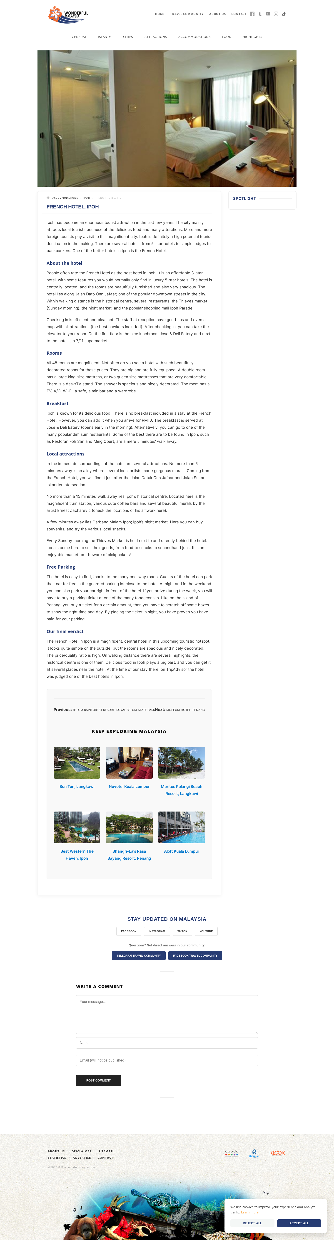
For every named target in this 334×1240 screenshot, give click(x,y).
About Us (217, 14)
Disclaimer (82, 1151)
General (79, 37)
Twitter (260, 14)
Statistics (57, 1158)
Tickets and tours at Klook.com (277, 1153)
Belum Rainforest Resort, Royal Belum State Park (114, 710)
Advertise (82, 1158)
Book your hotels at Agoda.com (232, 1153)
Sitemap (105, 1151)
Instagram (276, 14)
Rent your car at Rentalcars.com (254, 1153)
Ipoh (86, 197)
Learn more (250, 1212)
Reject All (252, 1223)
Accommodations (194, 37)
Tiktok (284, 14)
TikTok (182, 931)
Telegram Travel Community (139, 955)
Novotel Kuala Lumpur (129, 786)
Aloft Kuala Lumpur (181, 851)
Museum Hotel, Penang (185, 710)
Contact (239, 14)
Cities (128, 37)
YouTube (268, 14)
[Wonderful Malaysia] (68, 15)
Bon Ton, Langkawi (77, 786)
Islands (105, 37)
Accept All (299, 1223)
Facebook (252, 14)
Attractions (156, 37)
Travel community (187, 14)
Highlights (252, 37)
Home (160, 14)
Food (226, 37)
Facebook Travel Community (195, 955)
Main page (48, 198)
